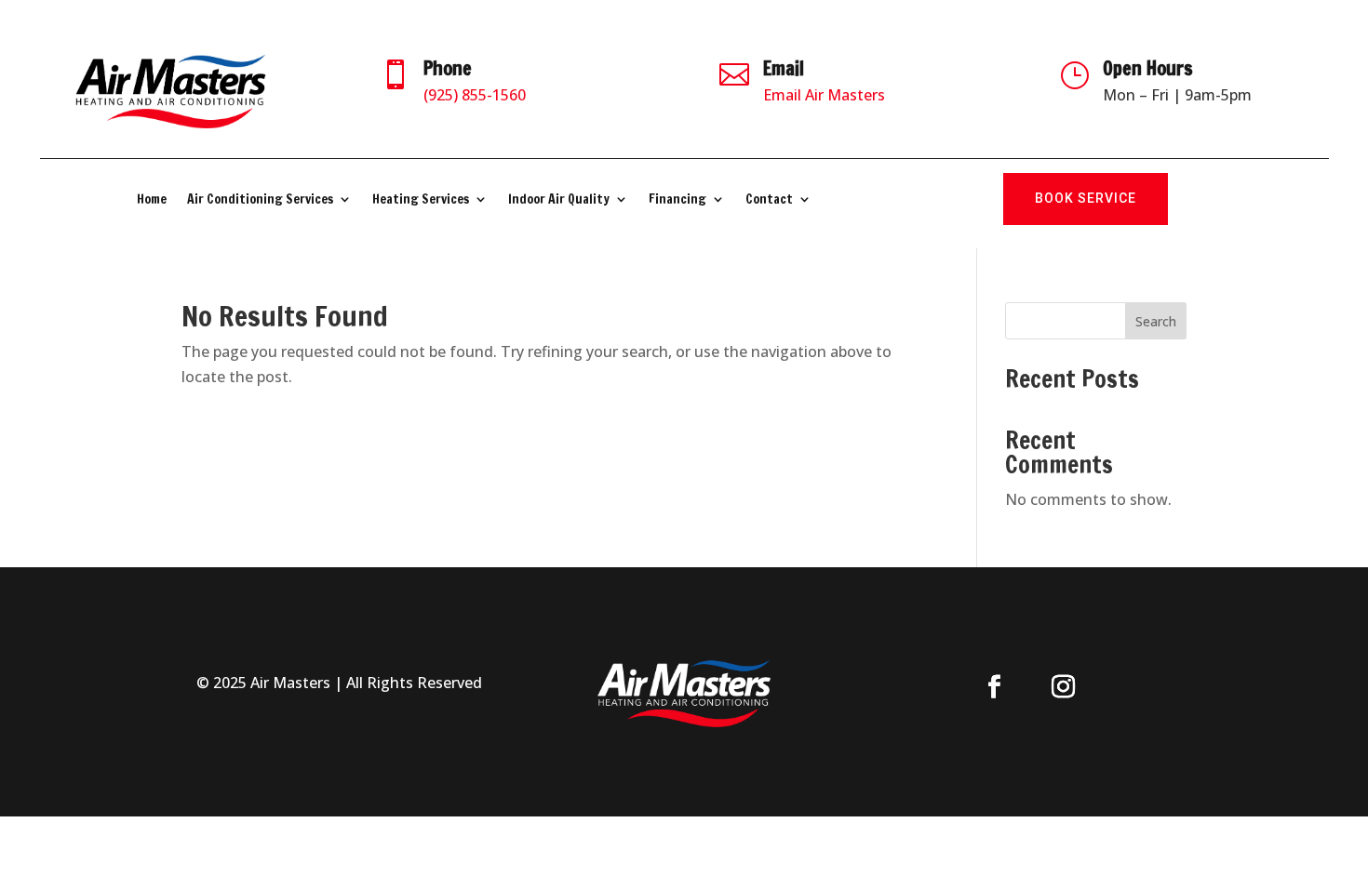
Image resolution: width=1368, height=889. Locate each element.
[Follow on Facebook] (995, 687)
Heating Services (420, 200)
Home (152, 200)
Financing (677, 200)
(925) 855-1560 (474, 95)
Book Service (1085, 198)
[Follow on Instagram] (1063, 687)
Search (1155, 321)
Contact (769, 200)
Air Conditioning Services (260, 200)
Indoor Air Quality (559, 200)
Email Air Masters (824, 95)
